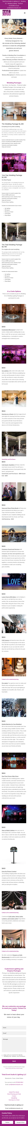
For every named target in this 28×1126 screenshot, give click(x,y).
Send (14, 1061)
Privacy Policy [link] (8, 1068)
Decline (7, 1122)
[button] (24, 12)
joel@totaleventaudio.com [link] (14, 7)
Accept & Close (20, 1122)
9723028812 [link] (12, 5)
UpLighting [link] (14, 1098)
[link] (6, 13)
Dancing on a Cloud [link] (14, 1100)
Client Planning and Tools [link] (14, 1094)
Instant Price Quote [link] (14, 1092)
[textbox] (14, 1028)
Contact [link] (14, 1096)
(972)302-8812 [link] (19, 1082)
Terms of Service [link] (16, 1068)
